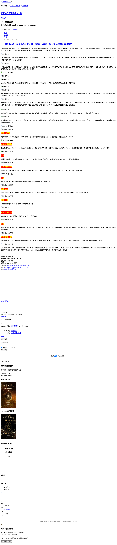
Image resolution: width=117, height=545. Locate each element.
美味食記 (14, 331)
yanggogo (3, 316)
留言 (16, 326)
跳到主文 (3, 18)
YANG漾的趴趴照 (11, 13)
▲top (2, 336)
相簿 (5, 33)
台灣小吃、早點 (16, 333)
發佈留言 (3, 349)
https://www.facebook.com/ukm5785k (17, 265)
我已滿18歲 (4, 541)
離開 (10, 541)
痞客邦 (13, 326)
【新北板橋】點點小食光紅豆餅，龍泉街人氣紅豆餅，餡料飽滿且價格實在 (38, 44)
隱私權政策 (68, 521)
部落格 (6, 35)
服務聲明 (75, 521)
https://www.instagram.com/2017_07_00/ (15, 267)
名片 (5, 37)
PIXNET (46, 521)
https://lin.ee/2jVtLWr (11, 269)
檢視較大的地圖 (4, 301)
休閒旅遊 (14, 29)
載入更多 (3, 339)
